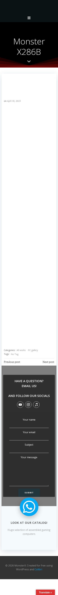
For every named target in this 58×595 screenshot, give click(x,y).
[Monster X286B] (29, 85)
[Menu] (29, 18)
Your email (29, 432)
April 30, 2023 (14, 100)
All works (21, 350)
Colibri (38, 569)
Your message (29, 457)
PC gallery (33, 350)
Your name (29, 419)
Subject (29, 444)
